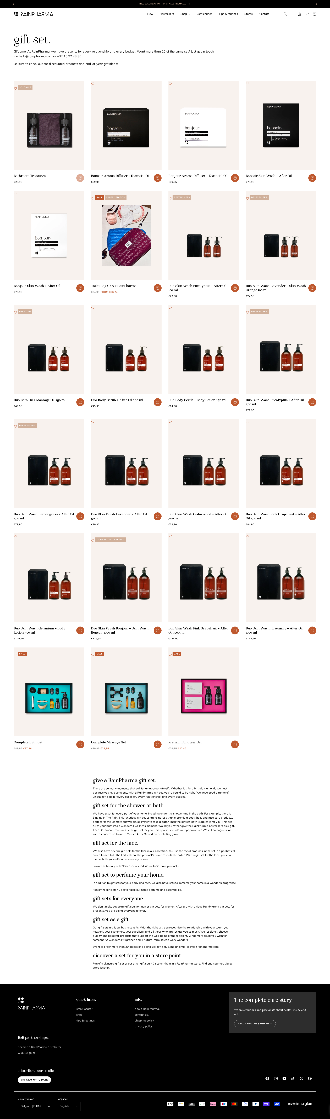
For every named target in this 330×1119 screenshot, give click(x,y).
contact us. (142, 1015)
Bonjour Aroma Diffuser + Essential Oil (198, 176)
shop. (79, 1015)
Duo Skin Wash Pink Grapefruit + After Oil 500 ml (276, 516)
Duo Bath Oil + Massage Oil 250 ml (40, 400)
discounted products (63, 64)
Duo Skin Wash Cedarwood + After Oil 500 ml (198, 516)
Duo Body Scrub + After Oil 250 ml (117, 400)
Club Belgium (26, 1053)
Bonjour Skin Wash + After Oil (37, 286)
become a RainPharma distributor (39, 1047)
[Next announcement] (316, 4)
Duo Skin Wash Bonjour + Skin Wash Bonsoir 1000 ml (120, 631)
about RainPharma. (147, 1009)
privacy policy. (144, 1026)
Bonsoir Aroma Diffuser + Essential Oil (120, 176)
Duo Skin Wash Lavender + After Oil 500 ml (119, 516)
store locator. (84, 1009)
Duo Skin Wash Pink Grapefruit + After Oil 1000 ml (198, 631)
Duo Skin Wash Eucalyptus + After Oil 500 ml (275, 402)
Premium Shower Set (185, 743)
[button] (285, 14)
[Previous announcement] (13, 4)
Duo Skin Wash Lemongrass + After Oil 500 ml (44, 516)
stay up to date (37, 1080)
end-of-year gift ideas (101, 64)
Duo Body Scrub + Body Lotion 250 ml (197, 400)
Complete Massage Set (108, 743)
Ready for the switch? (253, 1024)
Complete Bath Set (28, 743)
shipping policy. (145, 1020)
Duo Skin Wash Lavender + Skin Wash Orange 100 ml (276, 288)
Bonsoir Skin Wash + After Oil (269, 176)
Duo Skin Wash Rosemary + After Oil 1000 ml (274, 631)
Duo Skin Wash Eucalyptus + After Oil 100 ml (197, 288)
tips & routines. (85, 1020)
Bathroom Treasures (30, 176)
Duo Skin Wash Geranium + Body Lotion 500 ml (39, 631)
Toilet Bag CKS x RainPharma (114, 286)
